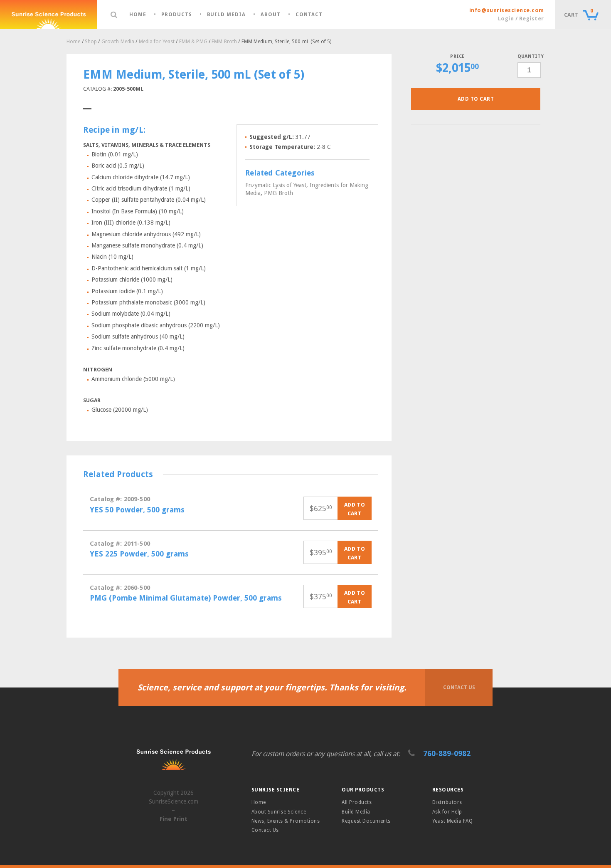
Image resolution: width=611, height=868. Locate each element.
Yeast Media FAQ (452, 821)
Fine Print (173, 819)
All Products (357, 802)
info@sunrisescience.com (506, 10)
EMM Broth (224, 42)
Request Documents (366, 821)
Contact (309, 14)
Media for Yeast (157, 42)
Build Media (226, 14)
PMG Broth (278, 193)
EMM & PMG (193, 42)
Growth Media (117, 42)
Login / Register (521, 18)
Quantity (528, 56)
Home (137, 14)
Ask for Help (447, 812)
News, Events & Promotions (285, 821)
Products (176, 14)
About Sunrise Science (278, 812)
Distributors (447, 802)
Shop (91, 42)
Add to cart (476, 99)
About (271, 14)
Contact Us (459, 687)
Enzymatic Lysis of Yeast (275, 185)
